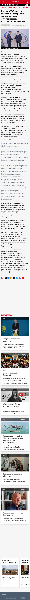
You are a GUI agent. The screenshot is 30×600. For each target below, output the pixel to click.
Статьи (10, 8)
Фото (20, 8)
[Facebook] (20, 278)
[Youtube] (23, 278)
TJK (7, 5)
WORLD (16, 5)
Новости (4, 8)
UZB (13, 5)
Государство (18, 25)
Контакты (4, 594)
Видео (15, 8)
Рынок (12, 25)
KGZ (5, 5)
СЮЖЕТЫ (25, 8)
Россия (24, 25)
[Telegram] (17, 278)
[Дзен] (14, 278)
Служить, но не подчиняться (9, 561)
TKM (10, 5)
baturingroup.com (9, 598)
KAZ (2, 5)
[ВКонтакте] (8, 278)
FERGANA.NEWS (15, 2)
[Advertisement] (15, 297)
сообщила (19, 60)
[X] (5, 278)
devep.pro (23, 598)
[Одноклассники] (11, 278)
